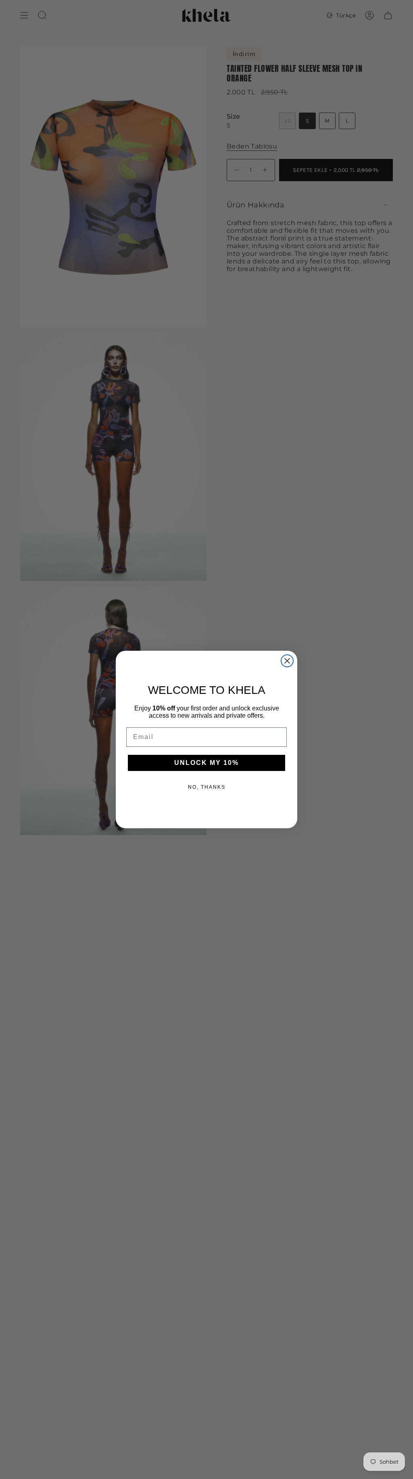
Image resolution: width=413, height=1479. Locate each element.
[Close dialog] (287, 661)
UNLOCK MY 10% (206, 762)
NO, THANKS (206, 787)
